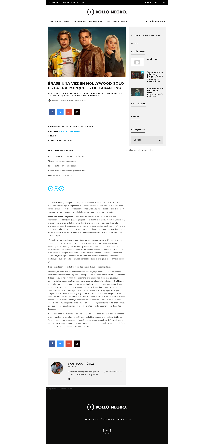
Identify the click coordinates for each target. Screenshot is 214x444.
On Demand (79, 21)
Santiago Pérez (59, 100)
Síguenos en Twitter (73, 2)
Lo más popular (155, 21)
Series (67, 21)
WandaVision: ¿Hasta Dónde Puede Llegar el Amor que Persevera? (155, 77)
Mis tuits (134, 43)
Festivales (113, 21)
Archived (152, 59)
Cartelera (55, 21)
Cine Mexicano (96, 21)
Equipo (125, 21)
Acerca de (54, 2)
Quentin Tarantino (69, 131)
